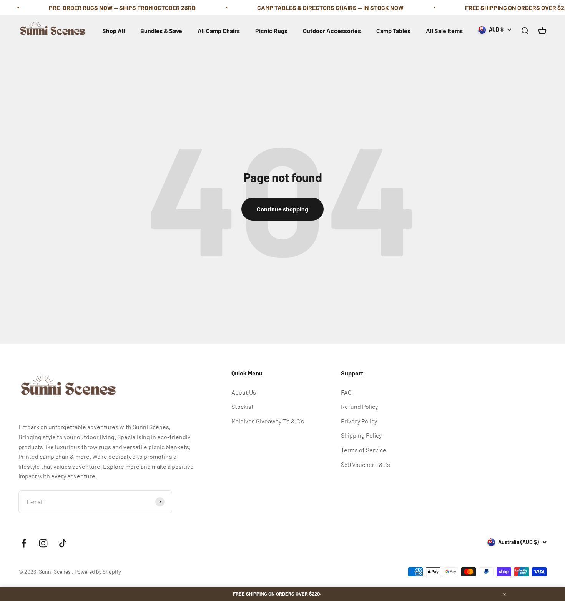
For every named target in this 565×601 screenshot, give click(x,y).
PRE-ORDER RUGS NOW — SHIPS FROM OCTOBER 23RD (113, 7)
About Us (243, 392)
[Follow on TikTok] (63, 543)
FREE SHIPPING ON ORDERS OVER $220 (509, 7)
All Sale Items (444, 30)
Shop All (113, 30)
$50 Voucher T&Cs (365, 464)
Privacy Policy (359, 421)
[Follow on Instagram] (43, 543)
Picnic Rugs (271, 30)
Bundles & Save (161, 30)
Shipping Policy (361, 435)
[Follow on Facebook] (23, 543)
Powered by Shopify (98, 571)
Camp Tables (393, 30)
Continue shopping (282, 209)
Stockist (242, 406)
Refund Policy (359, 406)
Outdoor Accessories (332, 30)
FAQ (346, 392)
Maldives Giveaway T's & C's (267, 421)
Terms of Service (363, 449)
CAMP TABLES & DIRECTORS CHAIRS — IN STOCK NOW (321, 7)
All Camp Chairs (219, 30)
